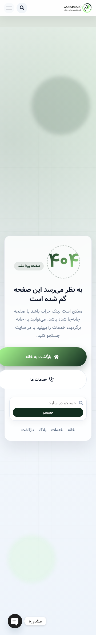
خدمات (57, 430)
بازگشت (27, 430)
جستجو (48, 412)
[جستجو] (22, 8)
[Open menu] (9, 8)
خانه (71, 430)
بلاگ (42, 430)
